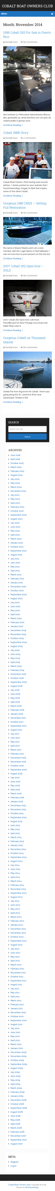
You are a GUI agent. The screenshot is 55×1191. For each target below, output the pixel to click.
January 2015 (16, 845)
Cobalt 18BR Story (16, 133)
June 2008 (15, 1116)
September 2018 (18, 682)
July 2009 (15, 1072)
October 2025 (17, 463)
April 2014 (15, 877)
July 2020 (15, 602)
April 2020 (15, 614)
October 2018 (17, 678)
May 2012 (15, 957)
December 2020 (18, 586)
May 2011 (15, 992)
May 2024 (15, 483)
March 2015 (15, 837)
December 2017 (18, 718)
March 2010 (16, 1044)
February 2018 (17, 710)
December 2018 (18, 674)
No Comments (30, 42)
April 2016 (15, 789)
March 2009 (16, 1088)
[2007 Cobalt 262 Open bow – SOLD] (27, 298)
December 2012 (18, 929)
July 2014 (14, 865)
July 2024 (15, 479)
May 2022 (15, 531)
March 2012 (15, 964)
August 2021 (16, 555)
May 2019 (15, 658)
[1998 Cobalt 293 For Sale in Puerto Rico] (27, 78)
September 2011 (18, 980)
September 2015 (18, 817)
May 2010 (15, 1036)
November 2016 (18, 761)
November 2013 (18, 889)
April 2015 (15, 833)
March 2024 (16, 487)
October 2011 (16, 976)
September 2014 (18, 857)
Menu (4, 14)
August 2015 (16, 821)
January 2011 (16, 1008)
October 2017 (17, 722)
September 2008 (18, 1108)
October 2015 (17, 813)
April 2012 (15, 961)
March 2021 (15, 574)
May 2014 (15, 873)
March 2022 (16, 539)
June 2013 (15, 905)
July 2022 (14, 523)
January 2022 (16, 543)
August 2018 (16, 686)
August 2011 (16, 984)
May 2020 (15, 610)
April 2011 (15, 996)
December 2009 (18, 1052)
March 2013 (15, 917)
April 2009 (15, 1084)
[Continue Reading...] (13, 125)
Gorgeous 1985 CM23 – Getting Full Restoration (24, 205)
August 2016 (16, 773)
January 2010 (16, 1048)
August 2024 (16, 475)
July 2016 (14, 777)
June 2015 (15, 825)
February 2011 (17, 1004)
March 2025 (16, 467)
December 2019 (18, 630)
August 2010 (16, 1024)
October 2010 (17, 1016)
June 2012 (15, 953)
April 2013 (15, 913)
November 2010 (18, 1012)
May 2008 (15, 1120)
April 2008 (15, 1124)
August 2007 (16, 1144)
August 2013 (16, 897)
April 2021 (15, 570)
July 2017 (14, 734)
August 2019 (16, 646)
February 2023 (17, 507)
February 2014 (17, 885)
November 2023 (18, 491)
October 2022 (17, 511)
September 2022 (18, 515)
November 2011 (18, 972)
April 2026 (15, 459)
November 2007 (18, 1136)
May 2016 (15, 785)
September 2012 (18, 941)
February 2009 (17, 1092)
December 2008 (18, 1100)
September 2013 (18, 893)
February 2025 (17, 471)
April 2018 (15, 702)
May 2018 (15, 698)
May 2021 (15, 566)
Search (27, 437)
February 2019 (17, 670)
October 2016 (17, 765)
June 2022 (15, 527)
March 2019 (16, 666)
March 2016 (16, 793)
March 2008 (16, 1128)
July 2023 (14, 495)
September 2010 (18, 1020)
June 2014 (15, 869)
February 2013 (17, 921)
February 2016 (17, 797)
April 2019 (15, 662)
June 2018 (15, 694)
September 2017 (18, 726)
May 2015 (15, 829)
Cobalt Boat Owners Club (27, 6)
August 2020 (16, 598)
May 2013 (15, 909)
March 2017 (15, 750)
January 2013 (16, 925)
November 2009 (18, 1056)
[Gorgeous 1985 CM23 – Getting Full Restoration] (27, 231)
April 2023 (15, 503)
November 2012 (18, 933)
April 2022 (15, 535)
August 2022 (16, 519)
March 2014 (16, 881)
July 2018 (14, 690)
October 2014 (17, 853)
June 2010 (15, 1032)
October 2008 (17, 1104)
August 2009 (16, 1068)
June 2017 (15, 738)
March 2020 (16, 618)
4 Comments (29, 138)
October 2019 (17, 638)
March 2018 (16, 706)
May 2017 (15, 742)
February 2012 (17, 968)
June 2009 (15, 1076)
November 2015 (18, 809)
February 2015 (17, 841)
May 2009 (15, 1080)
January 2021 (16, 582)
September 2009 (18, 1064)
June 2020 (15, 606)
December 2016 (18, 758)
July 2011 (14, 988)
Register (14, 1162)
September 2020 (18, 594)
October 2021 (17, 547)
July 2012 (14, 949)
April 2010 (15, 1040)
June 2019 (15, 654)
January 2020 (16, 626)
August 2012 (16, 945)
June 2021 (15, 562)
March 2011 (15, 1000)
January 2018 (16, 714)
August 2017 (16, 730)
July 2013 (14, 901)
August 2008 (16, 1112)
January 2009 (16, 1096)
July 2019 (14, 650)
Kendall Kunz (11, 42)
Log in (13, 1166)
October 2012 (17, 937)
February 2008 (17, 1132)
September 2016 (18, 769)
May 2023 (15, 499)
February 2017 (17, 754)
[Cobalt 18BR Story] (27, 160)
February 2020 (17, 622)
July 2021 (14, 558)
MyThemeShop (31, 1187)
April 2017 (15, 746)
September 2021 (18, 551)
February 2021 (17, 578)
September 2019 (18, 642)
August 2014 (16, 861)
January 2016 (16, 801)
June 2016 (15, 781)
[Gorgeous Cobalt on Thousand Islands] (27, 370)
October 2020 (17, 590)
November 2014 (18, 849)
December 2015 (18, 805)
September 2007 (18, 1140)
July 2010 (14, 1028)
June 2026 (15, 455)
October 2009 (17, 1060)
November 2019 (18, 634)
